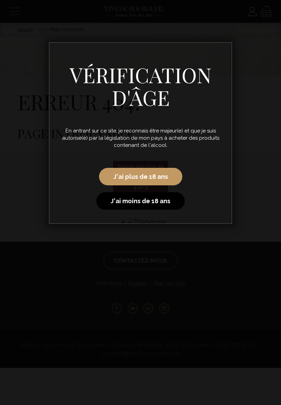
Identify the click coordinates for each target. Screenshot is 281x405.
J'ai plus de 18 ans (140, 176)
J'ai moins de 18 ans (140, 201)
